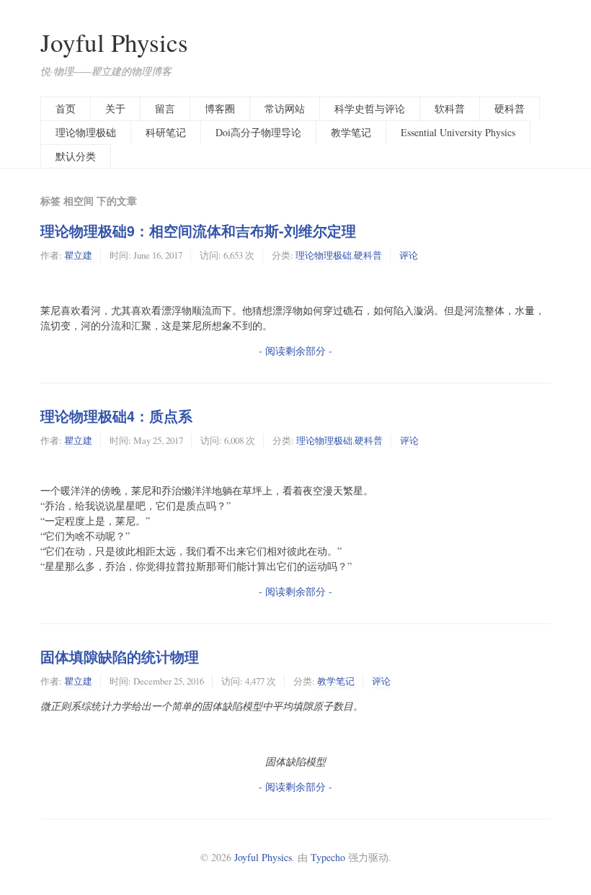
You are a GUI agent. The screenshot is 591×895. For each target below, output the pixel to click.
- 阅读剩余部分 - (295, 350)
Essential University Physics (458, 132)
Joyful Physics (114, 42)
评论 (408, 255)
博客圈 (220, 108)
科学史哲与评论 (369, 108)
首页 (65, 108)
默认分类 (75, 156)
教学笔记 (351, 132)
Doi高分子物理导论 (258, 132)
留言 (165, 108)
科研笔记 (166, 132)
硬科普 (509, 108)
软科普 (450, 108)
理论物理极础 (85, 132)
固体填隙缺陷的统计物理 (119, 656)
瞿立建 (78, 255)
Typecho (328, 857)
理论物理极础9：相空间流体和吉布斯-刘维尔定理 (198, 231)
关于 (115, 108)
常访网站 (285, 108)
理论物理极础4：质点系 (116, 416)
